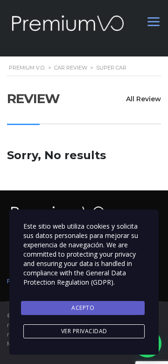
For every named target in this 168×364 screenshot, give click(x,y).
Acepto (82, 308)
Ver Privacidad (84, 331)
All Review (143, 99)
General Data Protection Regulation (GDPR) (74, 277)
